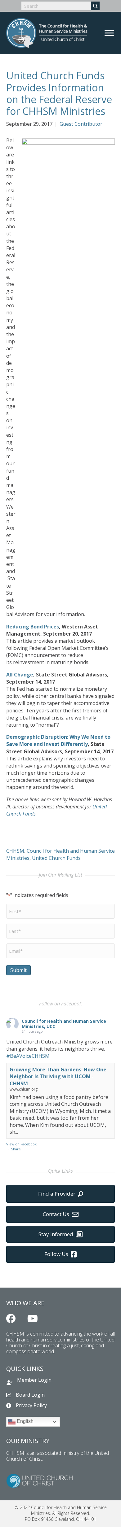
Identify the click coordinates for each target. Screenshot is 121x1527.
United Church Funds (56, 858)
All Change (19, 674)
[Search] (95, 6)
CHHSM (15, 850)
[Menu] (109, 33)
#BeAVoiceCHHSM (28, 1055)
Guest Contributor (81, 123)
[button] (11, 1318)
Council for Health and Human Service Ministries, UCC (64, 1023)
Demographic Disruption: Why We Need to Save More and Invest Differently (58, 740)
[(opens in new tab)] (39, 1480)
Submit (18, 970)
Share (16, 1149)
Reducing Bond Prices (32, 626)
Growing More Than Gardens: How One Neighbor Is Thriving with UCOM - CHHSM (58, 1076)
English (25, 1421)
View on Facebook (21, 1144)
